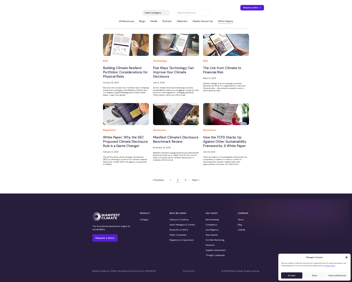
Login (234, 7)
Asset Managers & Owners (182, 224)
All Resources (126, 21)
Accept (291, 275)
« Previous (158, 180)
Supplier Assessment (216, 250)
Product (145, 7)
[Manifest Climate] (106, 216)
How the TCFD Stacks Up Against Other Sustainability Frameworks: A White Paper (224, 141)
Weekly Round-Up (203, 21)
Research (210, 245)
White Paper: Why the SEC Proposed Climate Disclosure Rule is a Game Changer (125, 141)
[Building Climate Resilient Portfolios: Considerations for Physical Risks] (126, 46)
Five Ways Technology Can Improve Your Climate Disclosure (173, 72)
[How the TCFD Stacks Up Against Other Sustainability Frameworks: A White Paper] (226, 115)
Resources (174, 7)
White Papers (225, 21)
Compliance (211, 224)
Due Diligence (212, 229)
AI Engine (144, 219)
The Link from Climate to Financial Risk (222, 70)
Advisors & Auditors (179, 219)
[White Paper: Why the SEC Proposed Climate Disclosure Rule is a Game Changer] (126, 115)
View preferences (337, 275)
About (241, 219)
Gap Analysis (212, 235)
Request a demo (250, 7)
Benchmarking (212, 219)
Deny (314, 275)
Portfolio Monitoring (215, 240)
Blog (240, 224)
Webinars (182, 21)
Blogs (142, 21)
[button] (346, 257)
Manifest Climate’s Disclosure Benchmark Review (176, 139)
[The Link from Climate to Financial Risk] (226, 46)
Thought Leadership (215, 255)
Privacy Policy (329, 266)
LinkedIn (241, 229)
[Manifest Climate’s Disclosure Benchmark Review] (176, 115)
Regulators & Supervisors (182, 240)
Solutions (158, 7)
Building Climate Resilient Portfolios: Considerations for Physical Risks (125, 72)
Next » (196, 180)
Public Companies (178, 235)
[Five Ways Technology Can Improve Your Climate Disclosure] (176, 46)
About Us (191, 7)
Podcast (167, 21)
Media (153, 21)
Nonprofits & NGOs (179, 229)
